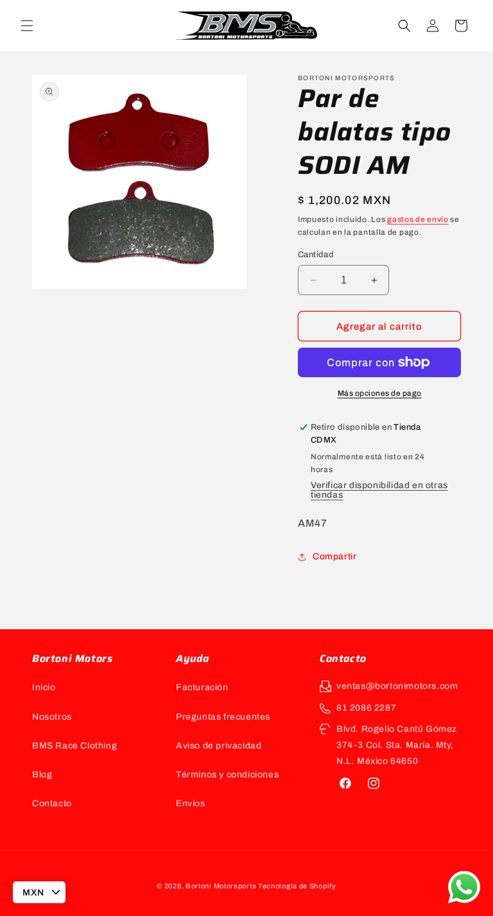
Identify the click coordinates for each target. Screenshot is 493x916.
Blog (42, 774)
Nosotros (52, 717)
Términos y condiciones (227, 774)
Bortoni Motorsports (221, 886)
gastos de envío (418, 219)
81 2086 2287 (366, 708)
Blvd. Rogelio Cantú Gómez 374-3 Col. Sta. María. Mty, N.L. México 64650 (396, 745)
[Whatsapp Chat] (464, 887)
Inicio (44, 687)
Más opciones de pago (380, 393)
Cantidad (316, 254)
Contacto (52, 803)
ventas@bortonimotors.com (397, 686)
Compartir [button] (334, 556)
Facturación (202, 687)
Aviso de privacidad (218, 746)
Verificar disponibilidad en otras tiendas (379, 490)
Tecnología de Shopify (297, 886)
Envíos (190, 803)
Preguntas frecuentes (223, 717)
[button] (27, 26)
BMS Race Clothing (74, 746)
